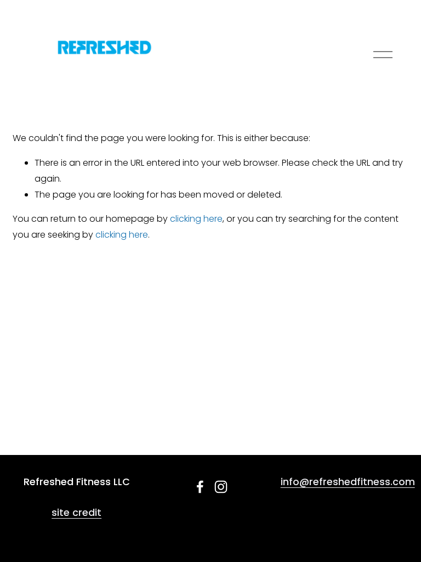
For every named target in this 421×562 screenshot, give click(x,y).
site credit (76, 512)
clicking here (196, 218)
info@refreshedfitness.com (348, 481)
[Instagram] (220, 486)
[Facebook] (200, 486)
